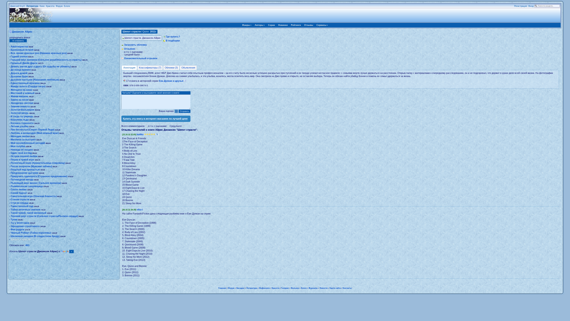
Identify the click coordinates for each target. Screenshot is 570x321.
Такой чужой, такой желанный (28, 213)
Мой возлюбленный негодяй (28, 143)
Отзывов (129, 49)
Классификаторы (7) (150, 67)
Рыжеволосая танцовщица (27, 186)
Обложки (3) (171, 67)
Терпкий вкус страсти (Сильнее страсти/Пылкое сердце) (44, 216)
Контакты (347, 288)
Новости (324, 288)
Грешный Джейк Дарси (24, 63)
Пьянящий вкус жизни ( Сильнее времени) (36, 183)
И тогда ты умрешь (22, 116)
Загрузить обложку (135, 45)
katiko (140, 134)
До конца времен (21, 70)
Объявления (188, 67)
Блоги (67, 6)
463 (27, 245)
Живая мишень (19, 96)
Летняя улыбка (19, 126)
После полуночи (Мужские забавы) (31, 166)
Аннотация (129, 67)
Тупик (14, 219)
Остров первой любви (24, 156)
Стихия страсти (20, 199)
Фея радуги (17, 229)
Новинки (283, 25)
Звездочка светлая (22, 103)
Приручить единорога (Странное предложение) (39, 176)
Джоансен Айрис (22, 31)
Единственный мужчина (25, 83)
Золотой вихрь (20, 113)
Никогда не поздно (22, 149)
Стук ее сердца (19, 203)
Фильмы (295, 288)
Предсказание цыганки (24, 173)
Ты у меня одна (20, 223)
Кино (42, 6)
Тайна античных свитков (25, 209)
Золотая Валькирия (22, 109)
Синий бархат (19, 193)
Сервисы (321, 25)
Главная (222, 288)
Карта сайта (335, 288)
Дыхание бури (19, 76)
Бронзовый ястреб (22, 50)
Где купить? (173, 36)
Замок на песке (20, 100)
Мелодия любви (20, 136)
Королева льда (20, 119)
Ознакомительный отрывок (140, 58)
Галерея (285, 288)
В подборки (173, 40)
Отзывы (308, 25)
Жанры (246, 25)
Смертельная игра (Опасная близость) (34, 196)
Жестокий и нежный (22, 93)
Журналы (313, 288)
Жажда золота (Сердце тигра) (28, 86)
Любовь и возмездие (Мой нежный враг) (35, 133)
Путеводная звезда (22, 179)
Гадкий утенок (19, 56)
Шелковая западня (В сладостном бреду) (35, 236)
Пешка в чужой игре (22, 159)
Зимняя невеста (20, 106)
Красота (50, 6)
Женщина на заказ (21, 90)
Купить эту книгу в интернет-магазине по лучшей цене (155, 118)
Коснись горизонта (22, 123)
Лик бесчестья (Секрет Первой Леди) (32, 129)
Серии (271, 25)
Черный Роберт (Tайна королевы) (31, 233)
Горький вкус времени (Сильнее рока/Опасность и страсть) (46, 60)
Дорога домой (19, 73)
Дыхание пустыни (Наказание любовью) (35, 79)
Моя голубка (18, 146)
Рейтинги (296, 25)
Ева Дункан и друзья (171, 81)
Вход (531, 6)
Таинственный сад (22, 206)
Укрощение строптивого (25, 226)
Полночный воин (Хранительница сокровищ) (38, 163)
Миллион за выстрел (23, 139)
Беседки (240, 288)
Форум (59, 6)
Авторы (259, 25)
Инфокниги (264, 288)
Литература (32, 6)
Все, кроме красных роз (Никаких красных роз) (39, 53)
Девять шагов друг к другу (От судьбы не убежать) (41, 66)
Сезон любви (19, 189)
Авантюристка (19, 46)
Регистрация (520, 6)
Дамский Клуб (17, 6)
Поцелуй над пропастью (25, 169)
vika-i (140, 209)
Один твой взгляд (21, 153)
